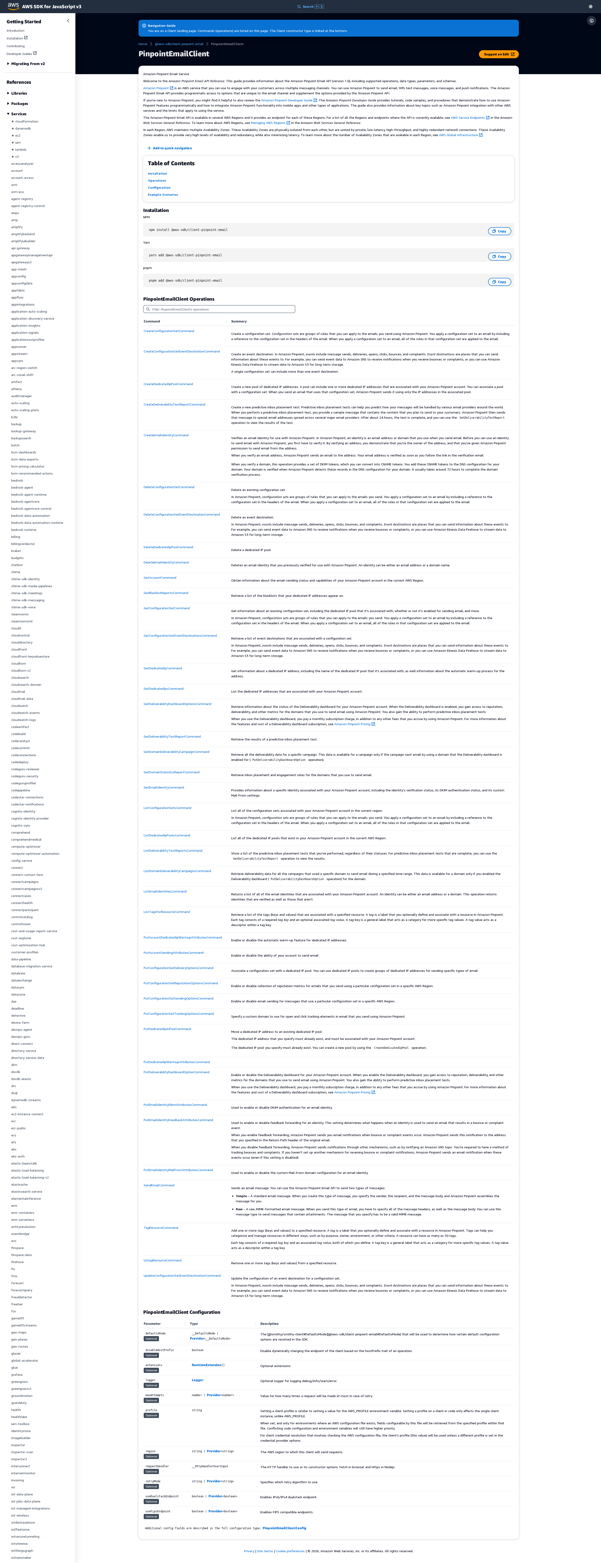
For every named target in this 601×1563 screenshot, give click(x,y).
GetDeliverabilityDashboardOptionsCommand (177, 704)
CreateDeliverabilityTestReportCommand (174, 404)
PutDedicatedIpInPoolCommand (167, 1029)
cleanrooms (20, 614)
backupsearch (21, 438)
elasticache (19, 1184)
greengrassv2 (21, 1389)
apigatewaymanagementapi (32, 255)
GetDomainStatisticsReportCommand (172, 772)
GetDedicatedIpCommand (163, 668)
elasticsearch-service (26, 1191)
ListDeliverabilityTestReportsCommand (173, 850)
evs (13, 1241)
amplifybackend (23, 234)
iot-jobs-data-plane (25, 1501)
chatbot (17, 565)
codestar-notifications (27, 804)
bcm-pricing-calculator (27, 466)
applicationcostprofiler (28, 339)
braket (16, 551)
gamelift (17, 1318)
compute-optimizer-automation (35, 853)
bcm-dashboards (23, 452)
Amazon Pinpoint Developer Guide (286, 100)
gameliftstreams (24, 1325)
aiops (15, 213)
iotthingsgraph (22, 1550)
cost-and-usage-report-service (34, 931)
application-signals (25, 332)
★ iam (16, 142)
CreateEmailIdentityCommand (166, 435)
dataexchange (21, 980)
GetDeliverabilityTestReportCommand (172, 736)
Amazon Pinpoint (156, 88)
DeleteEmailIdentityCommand (166, 562)
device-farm (20, 1022)
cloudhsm (18, 663)
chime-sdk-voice (23, 607)
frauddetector (21, 1297)
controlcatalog (22, 917)
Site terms (265, 1551)
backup (16, 424)
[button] (591, 6)
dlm (14, 1065)
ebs (14, 1107)
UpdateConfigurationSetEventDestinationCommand (182, 1275)
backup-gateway (23, 431)
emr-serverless (22, 1220)
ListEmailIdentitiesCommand (165, 891)
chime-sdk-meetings (26, 593)
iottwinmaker (21, 1557)
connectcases (21, 896)
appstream (19, 354)
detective (18, 1015)
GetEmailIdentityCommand (164, 787)
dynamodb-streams (26, 1100)
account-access (22, 178)
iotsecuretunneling (25, 1536)
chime (15, 572)
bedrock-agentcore (25, 501)
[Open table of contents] (591, 20)
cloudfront (19, 649)
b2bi (14, 417)
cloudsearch (20, 677)
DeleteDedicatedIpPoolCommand (168, 547)
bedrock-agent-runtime (28, 494)
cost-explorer (21, 938)
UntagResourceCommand (162, 1260)
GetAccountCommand (160, 577)
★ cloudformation (24, 121)
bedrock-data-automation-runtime (37, 523)
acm (14, 185)
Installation (15, 38)
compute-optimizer (26, 846)
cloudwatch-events (25, 713)
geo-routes (19, 1346)
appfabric (18, 290)
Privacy (249, 1551)
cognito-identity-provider (30, 818)
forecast (17, 1283)
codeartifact (20, 727)
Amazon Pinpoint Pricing (352, 724)
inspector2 (19, 1459)
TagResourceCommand (161, 1228)
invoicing (17, 1480)
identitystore (21, 1431)
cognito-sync (20, 825)
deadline (17, 1008)
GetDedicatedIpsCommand (164, 688)
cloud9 (16, 628)
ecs (13, 1135)
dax (13, 1001)
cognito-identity (23, 811)
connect (17, 868)
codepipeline (20, 790)
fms (14, 1276)
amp (14, 220)
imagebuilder (21, 1438)
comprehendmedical (26, 839)
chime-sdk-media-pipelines (31, 586)
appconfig (18, 276)
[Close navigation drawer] (68, 21)
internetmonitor (23, 1473)
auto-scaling (20, 403)
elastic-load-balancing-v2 (30, 1177)
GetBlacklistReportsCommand (166, 593)
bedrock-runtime (23, 530)
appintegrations (23, 304)
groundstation (21, 1396)
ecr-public (18, 1128)
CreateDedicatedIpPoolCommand (168, 384)
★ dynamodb (21, 128)
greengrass (19, 1381)
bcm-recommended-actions (32, 473)
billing (15, 537)
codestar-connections (27, 797)
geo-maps (19, 1332)
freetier (17, 1304)
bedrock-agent (22, 487)
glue (14, 1367)
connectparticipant (25, 910)
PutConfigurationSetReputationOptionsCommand (181, 983)
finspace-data (21, 1255)
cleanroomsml (22, 621)
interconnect (20, 1466)
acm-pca (17, 192)
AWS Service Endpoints (468, 117)
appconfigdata (21, 283)
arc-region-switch (24, 368)
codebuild (18, 734)
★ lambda (18, 149)
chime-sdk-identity (25, 579)
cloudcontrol (20, 635)
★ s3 (15, 156)
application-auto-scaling (29, 311)
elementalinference (26, 1198)
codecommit (20, 748)
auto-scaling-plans (25, 410)
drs (13, 1086)
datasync (17, 987)
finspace (17, 1248)
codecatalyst (20, 741)
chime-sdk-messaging (27, 600)
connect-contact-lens (27, 875)
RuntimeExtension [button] (206, 1365)
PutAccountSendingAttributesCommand (174, 952)
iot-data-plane (22, 1494)
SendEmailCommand (159, 1185)
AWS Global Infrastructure (458, 135)
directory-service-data (27, 1058)
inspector (18, 1445)
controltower (21, 924)
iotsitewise (19, 1543)
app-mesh (19, 269)
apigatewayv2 (21, 262)
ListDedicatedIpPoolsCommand (167, 835)
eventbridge (20, 1234)
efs (13, 1142)
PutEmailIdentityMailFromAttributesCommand (178, 1170)
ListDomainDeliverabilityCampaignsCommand (177, 871)
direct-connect (22, 1044)
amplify (17, 227)
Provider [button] (197, 1338)
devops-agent (21, 1029)
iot (13, 1487)
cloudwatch (19, 706)
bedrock (17, 480)
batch (15, 445)
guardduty (19, 1403)
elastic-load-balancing (27, 1170)
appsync (17, 361)
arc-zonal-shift (22, 375)
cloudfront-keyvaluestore (30, 656)
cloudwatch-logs (23, 720)
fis (13, 1269)
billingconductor (23, 544)
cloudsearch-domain (26, 684)
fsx (13, 1311)
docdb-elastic (21, 1079)
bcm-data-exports (25, 459)
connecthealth (22, 903)
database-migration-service (31, 966)
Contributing (16, 46)
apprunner (19, 347)
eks (13, 1149)
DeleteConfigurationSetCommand (169, 487)
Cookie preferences (290, 1551)
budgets (17, 558)
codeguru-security (24, 776)
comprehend (20, 832)
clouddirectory (21, 642)
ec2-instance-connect (27, 1114)
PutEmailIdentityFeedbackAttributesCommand (178, 1120)
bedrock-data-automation (30, 515)
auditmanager (21, 396)
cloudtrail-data (22, 699)
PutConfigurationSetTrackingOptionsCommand (179, 1013)
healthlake (19, 1417)
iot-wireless (20, 1515)
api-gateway (20, 248)
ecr (13, 1121)
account (17, 170)
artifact (16, 382)
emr (14, 1205)
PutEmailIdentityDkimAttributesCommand (175, 1105)
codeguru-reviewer (25, 769)
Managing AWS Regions (268, 123)
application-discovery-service (32, 318)
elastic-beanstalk (24, 1163)
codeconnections (23, 755)
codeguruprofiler (23, 783)
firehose (17, 1262)
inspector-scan (22, 1452)
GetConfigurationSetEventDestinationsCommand (180, 635)
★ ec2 (15, 135)
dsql (14, 1093)
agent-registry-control (28, 206)
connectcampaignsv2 (26, 889)
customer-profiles (25, 952)
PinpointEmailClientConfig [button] (284, 1528)
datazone (18, 994)
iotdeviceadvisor (23, 1522)
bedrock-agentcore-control (31, 508)
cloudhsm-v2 (21, 670)
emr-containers (22, 1212)
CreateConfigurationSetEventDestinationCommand (182, 351)
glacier (16, 1353)
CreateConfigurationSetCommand (169, 331)
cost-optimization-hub (28, 945)
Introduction (15, 30)
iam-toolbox (20, 1424)
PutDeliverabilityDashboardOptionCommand (176, 1072)
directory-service (23, 1051)
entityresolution (23, 1227)
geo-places (19, 1339)
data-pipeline (21, 959)
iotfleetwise (20, 1529)
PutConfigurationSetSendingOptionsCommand (178, 998)
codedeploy (19, 762)
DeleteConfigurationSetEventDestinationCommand (182, 514)
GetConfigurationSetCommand (167, 608)
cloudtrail (18, 691)
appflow (17, 297)
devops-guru (20, 1036)
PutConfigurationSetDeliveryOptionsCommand (178, 968)
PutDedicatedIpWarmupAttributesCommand (177, 1062)
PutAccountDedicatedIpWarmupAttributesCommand (183, 937)
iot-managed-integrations (30, 1508)
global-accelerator (24, 1360)
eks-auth (18, 1156)
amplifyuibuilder (23, 241)
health (16, 1410)
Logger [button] (197, 1380)
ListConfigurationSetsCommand (167, 808)
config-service (21, 860)
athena (16, 389)
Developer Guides (19, 54)
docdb (15, 1072)
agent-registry (22, 199)
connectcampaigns (25, 882)
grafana (17, 1374)
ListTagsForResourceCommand (167, 912)
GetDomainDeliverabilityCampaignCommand (176, 752)
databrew (18, 973)
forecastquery (21, 1290)
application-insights (25, 325)
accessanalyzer (22, 163)
